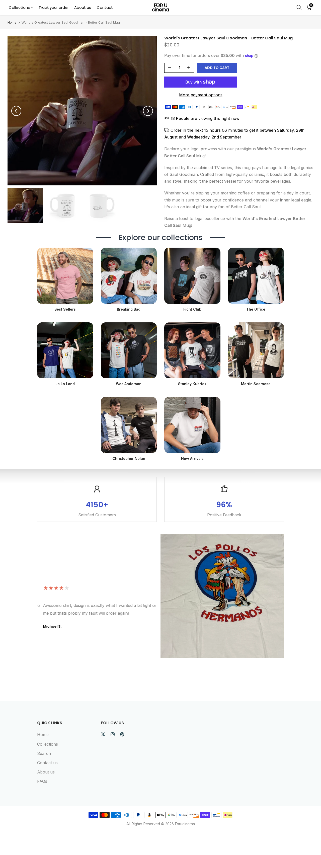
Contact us (47, 762)
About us (82, 7)
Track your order (54, 7)
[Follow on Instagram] (112, 734)
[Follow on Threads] (122, 734)
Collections (19, 7)
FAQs (42, 781)
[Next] (148, 111)
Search (44, 753)
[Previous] (16, 111)
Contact (105, 7)
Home (12, 22)
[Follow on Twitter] (103, 734)
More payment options (200, 94)
